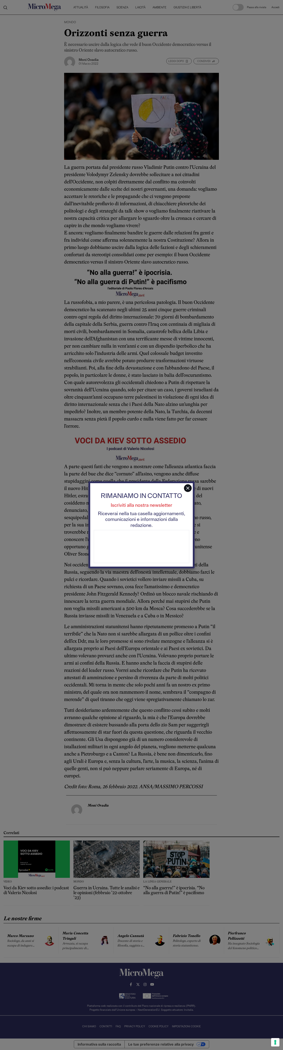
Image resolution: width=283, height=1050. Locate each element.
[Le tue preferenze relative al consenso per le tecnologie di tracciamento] (275, 1042)
